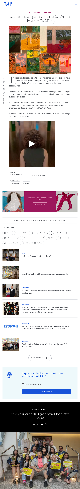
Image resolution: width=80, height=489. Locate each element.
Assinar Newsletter (46, 391)
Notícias (33, 12)
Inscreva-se (38, 204)
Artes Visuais (44, 12)
